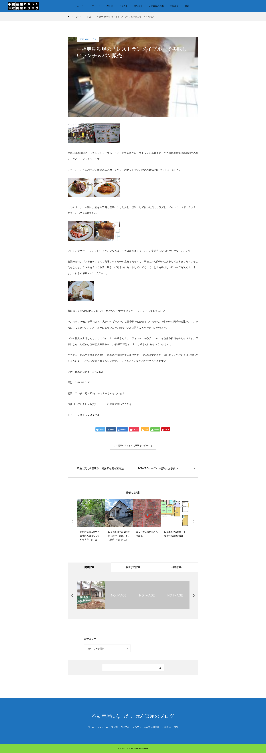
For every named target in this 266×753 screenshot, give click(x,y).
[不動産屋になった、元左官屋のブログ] (23, 6)
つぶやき (123, 6)
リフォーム (95, 6)
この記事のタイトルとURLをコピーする (133, 445)
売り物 (110, 6)
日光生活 (138, 6)
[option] (91, 521)
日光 (94, 39)
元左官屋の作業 (156, 6)
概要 (187, 6)
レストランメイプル (88, 415)
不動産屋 (174, 6)
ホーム (80, 6)
